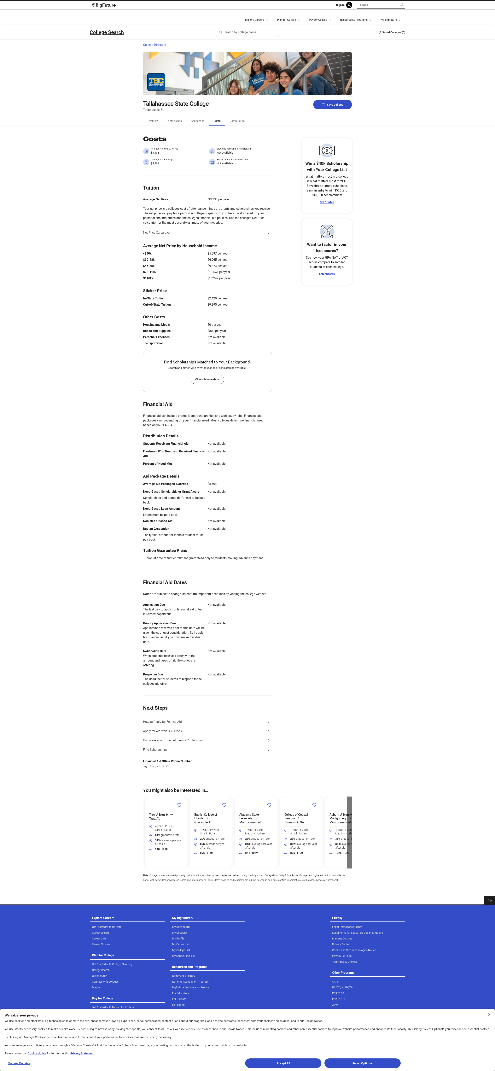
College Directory (154, 45)
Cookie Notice (37, 1053)
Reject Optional (362, 1063)
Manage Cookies (19, 1063)
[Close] (489, 1014)
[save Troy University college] (179, 805)
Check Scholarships (207, 379)
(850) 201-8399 (159, 766)
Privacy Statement (82, 1053)
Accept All (283, 1063)
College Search (107, 32)
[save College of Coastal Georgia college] (314, 805)
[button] (145, 832)
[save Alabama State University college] (269, 805)
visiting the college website (248, 594)
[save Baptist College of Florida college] (224, 805)
